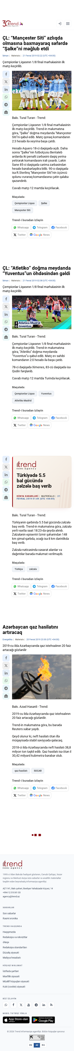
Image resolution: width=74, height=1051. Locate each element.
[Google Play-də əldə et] (43, 1019)
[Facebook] (13, 1005)
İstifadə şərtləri (11, 971)
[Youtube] (28, 1005)
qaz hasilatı (21, 770)
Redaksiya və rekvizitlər (15, 937)
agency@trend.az (11, 896)
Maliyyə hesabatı (12, 957)
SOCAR (38, 770)
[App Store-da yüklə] (16, 1019)
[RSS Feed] (51, 1005)
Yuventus (46, 393)
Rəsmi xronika (10, 918)
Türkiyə (19, 569)
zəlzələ (33, 569)
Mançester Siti (22, 210)
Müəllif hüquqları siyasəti (16, 981)
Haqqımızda (9, 932)
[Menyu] (67, 23)
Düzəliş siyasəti (11, 952)
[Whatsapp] (6, 1005)
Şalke (44, 203)
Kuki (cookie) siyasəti (14, 986)
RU (43, 1045)
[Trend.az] (13, 23)
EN (30, 1045)
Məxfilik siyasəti (11, 976)
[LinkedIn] (44, 1005)
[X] (21, 1005)
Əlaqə (6, 942)
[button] (6, 74)
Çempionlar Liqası (25, 203)
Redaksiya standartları (15, 947)
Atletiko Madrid (23, 400)
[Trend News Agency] (12, 864)
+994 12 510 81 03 (11, 892)
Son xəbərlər (9, 913)
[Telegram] (36, 1005)
